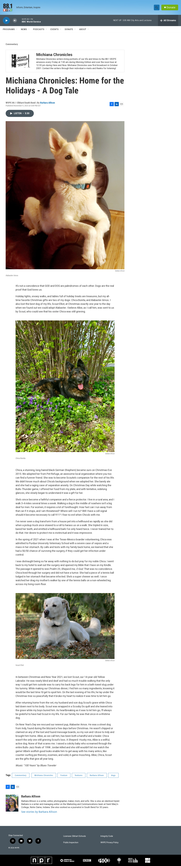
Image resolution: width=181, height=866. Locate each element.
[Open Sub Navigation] (17, 29)
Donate (171, 7)
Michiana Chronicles (54, 54)
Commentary (12, 44)
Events (54, 29)
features (78, 775)
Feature (63, 775)
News (24, 29)
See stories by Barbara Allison (39, 811)
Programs (9, 29)
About (82, 29)
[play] (6, 20)
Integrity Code (107, 836)
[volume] (14, 20)
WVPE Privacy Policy (109, 842)
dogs (113, 775)
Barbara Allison (47, 102)
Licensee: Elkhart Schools (74, 836)
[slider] (19, 20)
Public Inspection (70, 842)
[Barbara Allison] (12, 803)
